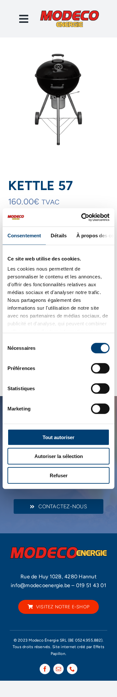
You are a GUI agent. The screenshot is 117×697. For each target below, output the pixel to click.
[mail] (58, 669)
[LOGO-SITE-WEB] (69, 12)
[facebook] (45, 669)
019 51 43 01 (91, 585)
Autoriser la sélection (58, 456)
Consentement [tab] (24, 235)
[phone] (72, 669)
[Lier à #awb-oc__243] (23, 19)
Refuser (59, 475)
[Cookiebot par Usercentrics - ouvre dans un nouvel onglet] (83, 217)
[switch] (100, 368)
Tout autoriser (58, 437)
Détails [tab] (59, 235)
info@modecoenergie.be (40, 585)
